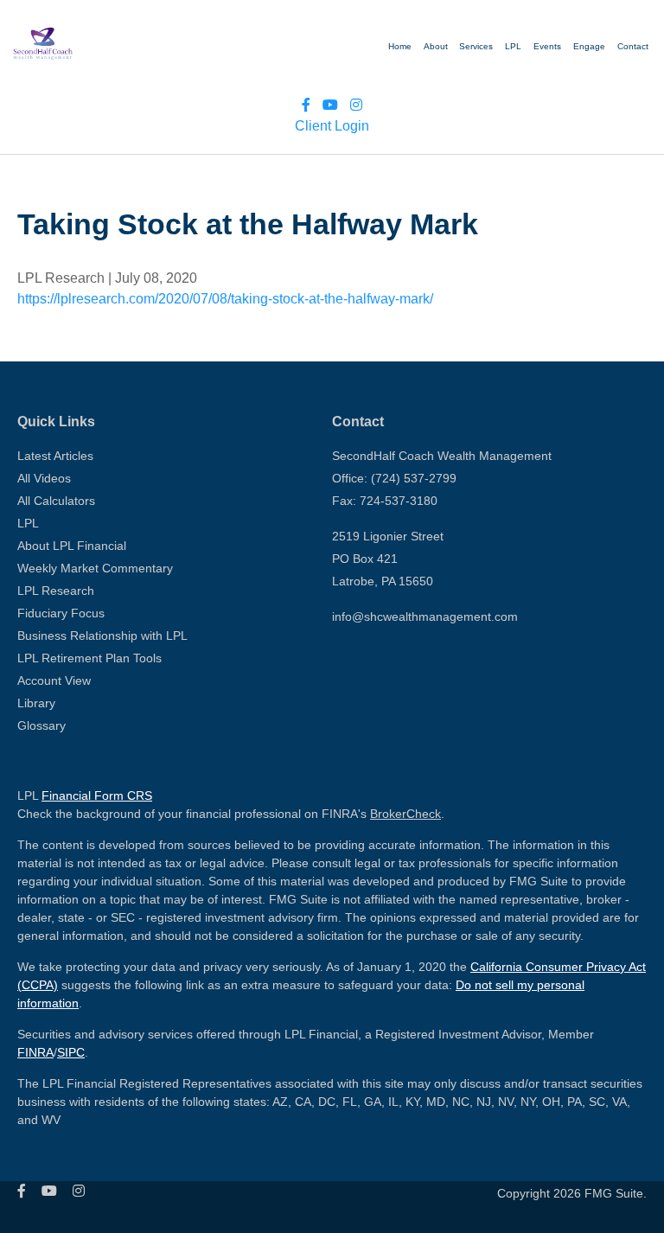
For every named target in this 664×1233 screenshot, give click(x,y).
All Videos (44, 478)
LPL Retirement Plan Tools (89, 658)
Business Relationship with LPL (102, 635)
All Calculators (56, 501)
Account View (54, 680)
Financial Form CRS (97, 795)
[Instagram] (356, 105)
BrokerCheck (405, 814)
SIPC (71, 1052)
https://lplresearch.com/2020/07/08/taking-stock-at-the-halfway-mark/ (225, 298)
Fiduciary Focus (61, 613)
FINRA (35, 1052)
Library (36, 703)
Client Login (332, 125)
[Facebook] (306, 105)
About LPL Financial (71, 546)
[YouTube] (330, 105)
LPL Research (55, 590)
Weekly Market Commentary (95, 568)
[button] (547, 47)
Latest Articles (55, 456)
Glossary (41, 725)
